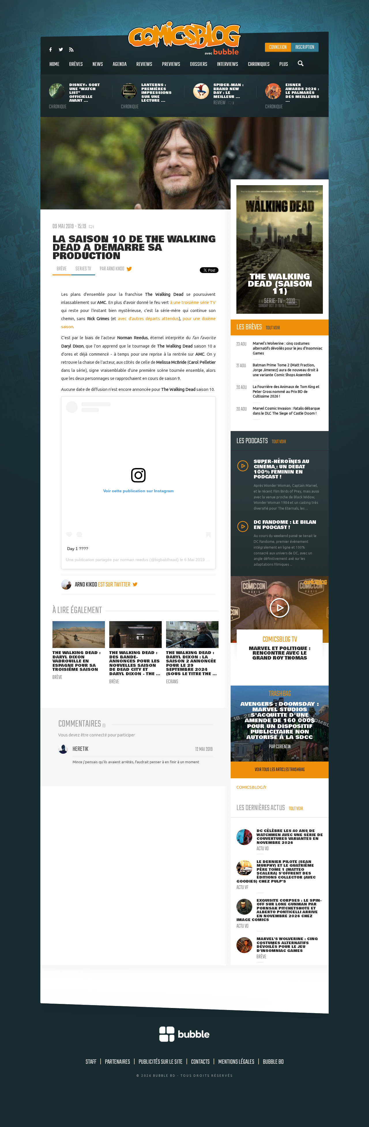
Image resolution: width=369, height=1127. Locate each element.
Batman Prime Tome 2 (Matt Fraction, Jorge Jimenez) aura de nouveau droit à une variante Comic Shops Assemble (277, 369)
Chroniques (259, 64)
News (98, 64)
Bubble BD (273, 1062)
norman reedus (134, 559)
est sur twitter (114, 585)
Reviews (144, 64)
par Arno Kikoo (112, 269)
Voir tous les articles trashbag (280, 770)
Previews (171, 64)
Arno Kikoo (86, 585)
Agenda (120, 64)
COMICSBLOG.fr (251, 787)
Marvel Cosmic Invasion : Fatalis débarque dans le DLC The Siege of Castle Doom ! (278, 410)
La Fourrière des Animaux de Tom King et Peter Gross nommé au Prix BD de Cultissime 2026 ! (277, 391)
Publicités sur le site (160, 1062)
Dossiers (198, 64)
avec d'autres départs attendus (148, 318)
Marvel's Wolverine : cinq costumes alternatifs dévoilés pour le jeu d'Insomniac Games (279, 347)
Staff (91, 1062)
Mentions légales (236, 1062)
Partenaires (117, 1062)
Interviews (227, 64)
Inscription (304, 47)
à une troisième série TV (193, 302)
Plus (283, 64)
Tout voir (273, 328)
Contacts (200, 1062)
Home (54, 64)
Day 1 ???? (77, 548)
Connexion (278, 47)
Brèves (76, 64)
